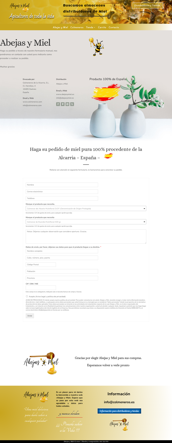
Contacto (114, 28)
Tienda (89, 28)
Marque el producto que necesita (40, 217)
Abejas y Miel (60, 28)
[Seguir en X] (72, 104)
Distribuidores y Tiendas (147, 5)
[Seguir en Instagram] (67, 104)
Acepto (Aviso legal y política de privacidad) (47, 296)
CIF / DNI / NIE (32, 284)
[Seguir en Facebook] (58, 104)
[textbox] (85, 208)
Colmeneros (77, 28)
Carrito (102, 28)
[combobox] (86, 208)
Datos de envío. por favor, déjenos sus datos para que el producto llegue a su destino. (63, 247)
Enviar (30, 316)
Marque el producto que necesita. (40, 204)
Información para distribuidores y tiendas (119, 411)
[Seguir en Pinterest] (63, 104)
